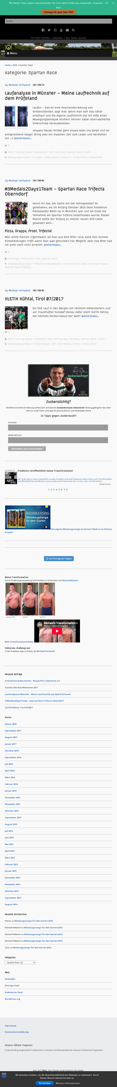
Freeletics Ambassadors (47, 263)
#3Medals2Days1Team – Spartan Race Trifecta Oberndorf (55, 191)
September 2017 (13, 730)
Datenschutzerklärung (17, 1032)
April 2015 (9, 851)
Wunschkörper (70, 580)
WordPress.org (12, 999)
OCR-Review (60, 339)
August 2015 (11, 824)
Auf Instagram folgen (60, 558)
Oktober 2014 (11, 891)
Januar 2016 (10, 790)
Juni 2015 (9, 837)
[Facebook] (43, 30)
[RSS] (73, 30)
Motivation (27, 258)
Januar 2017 (10, 744)
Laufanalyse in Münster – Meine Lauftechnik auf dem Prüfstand (57, 95)
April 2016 (9, 770)
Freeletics (40, 339)
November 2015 (12, 804)
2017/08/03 (38, 180)
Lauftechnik (95, 157)
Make (44, 1070)
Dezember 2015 (12, 797)
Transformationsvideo (21, 641)
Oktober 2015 (11, 810)
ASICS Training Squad (20, 152)
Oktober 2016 (11, 750)
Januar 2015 (10, 871)
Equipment (40, 152)
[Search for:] (58, 21)
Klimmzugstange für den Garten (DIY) (33, 920)
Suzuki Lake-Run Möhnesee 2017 (21, 687)
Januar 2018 (10, 724)
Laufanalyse (51, 157)
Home (8, 65)
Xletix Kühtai (89, 344)
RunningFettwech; (98, 263)
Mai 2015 (9, 844)
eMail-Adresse (57, 435)
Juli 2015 (9, 831)
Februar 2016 (11, 784)
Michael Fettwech (19, 84)
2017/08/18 (38, 85)
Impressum (10, 1025)
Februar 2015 (11, 864)
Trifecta (26, 267)
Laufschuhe (80, 157)
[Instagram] (55, 30)
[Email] (67, 30)
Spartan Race (74, 152)
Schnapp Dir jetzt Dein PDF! (58, 12)
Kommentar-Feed (14, 992)
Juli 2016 (9, 764)
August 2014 (11, 904)
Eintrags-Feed (12, 985)
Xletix (87, 152)
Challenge (13, 258)
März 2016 (10, 777)
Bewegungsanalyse (19, 157)
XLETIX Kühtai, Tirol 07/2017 (34, 298)
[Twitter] (49, 30)
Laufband (65, 157)
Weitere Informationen (68, 1083)
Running (60, 152)
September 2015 (13, 817)
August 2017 (11, 737)
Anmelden (10, 979)
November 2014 (12, 884)
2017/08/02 (38, 290)
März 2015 (10, 857)
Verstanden (45, 1083)
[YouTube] (61, 30)
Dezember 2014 (12, 877)
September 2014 (13, 897)
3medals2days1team (20, 263)
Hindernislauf (71, 263)
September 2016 (13, 757)
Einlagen (37, 157)
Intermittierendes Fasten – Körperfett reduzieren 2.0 (32, 680)
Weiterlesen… (22, 138)
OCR (15, 65)
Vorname (57, 422)
